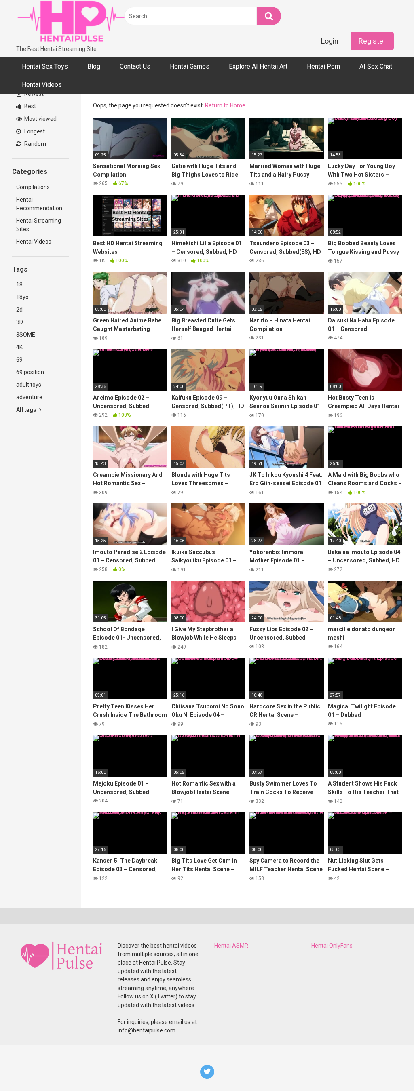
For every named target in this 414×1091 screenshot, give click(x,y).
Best (29, 106)
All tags (27, 409)
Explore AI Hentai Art (258, 66)
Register (372, 41)
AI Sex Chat (375, 66)
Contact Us (135, 66)
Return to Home (225, 105)
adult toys (28, 384)
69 (19, 359)
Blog (93, 66)
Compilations (33, 187)
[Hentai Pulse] (72, 22)
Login (329, 41)
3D (19, 322)
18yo (22, 297)
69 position (30, 372)
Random (34, 144)
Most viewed (40, 119)
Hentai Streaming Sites (38, 224)
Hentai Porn (323, 66)
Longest (34, 131)
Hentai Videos (42, 84)
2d (19, 309)
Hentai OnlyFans (332, 945)
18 (19, 284)
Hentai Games (189, 66)
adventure (29, 397)
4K (19, 347)
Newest (33, 94)
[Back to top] (387, 1066)
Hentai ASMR (231, 945)
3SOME (25, 334)
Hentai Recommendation (39, 203)
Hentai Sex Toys (45, 66)
